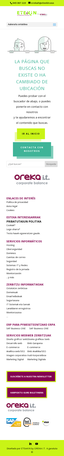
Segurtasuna (12, 300)
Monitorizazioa (13, 312)
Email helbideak (14, 296)
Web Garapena (35, 343)
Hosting (10, 245)
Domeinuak (12, 292)
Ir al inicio (31, 133)
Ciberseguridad (14, 249)
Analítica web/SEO (15, 351)
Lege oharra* (13, 229)
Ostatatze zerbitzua (16, 288)
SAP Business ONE (16, 328)
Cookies (10, 210)
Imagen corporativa (16, 355)
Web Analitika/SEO (36, 351)
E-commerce (12, 347)
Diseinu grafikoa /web (38, 339)
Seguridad (11, 261)
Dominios (11, 253)
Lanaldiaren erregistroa (18, 308)
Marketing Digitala (36, 359)
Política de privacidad (17, 202)
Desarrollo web (14, 343)
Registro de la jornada (17, 269)
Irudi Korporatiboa (36, 355)
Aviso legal (11, 206)
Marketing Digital (15, 359)
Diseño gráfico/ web (16, 339)
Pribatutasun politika (23, 221)
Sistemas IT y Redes (17, 265)
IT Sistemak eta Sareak (18, 304)
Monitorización (13, 273)
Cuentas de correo (15, 257)
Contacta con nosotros (32, 149)
